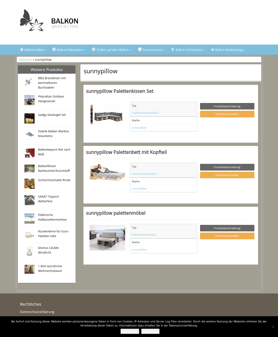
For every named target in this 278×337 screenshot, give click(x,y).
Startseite (25, 59)
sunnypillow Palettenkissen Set (119, 91)
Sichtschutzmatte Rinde (54, 180)
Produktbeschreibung (227, 106)
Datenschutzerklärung (37, 312)
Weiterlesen (150, 331)
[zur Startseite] (68, 22)
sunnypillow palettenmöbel (116, 213)
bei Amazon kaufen (227, 114)
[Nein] (273, 327)
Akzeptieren (130, 331)
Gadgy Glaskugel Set (52, 115)
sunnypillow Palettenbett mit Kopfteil (126, 152)
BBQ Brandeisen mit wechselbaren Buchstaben (52, 82)
